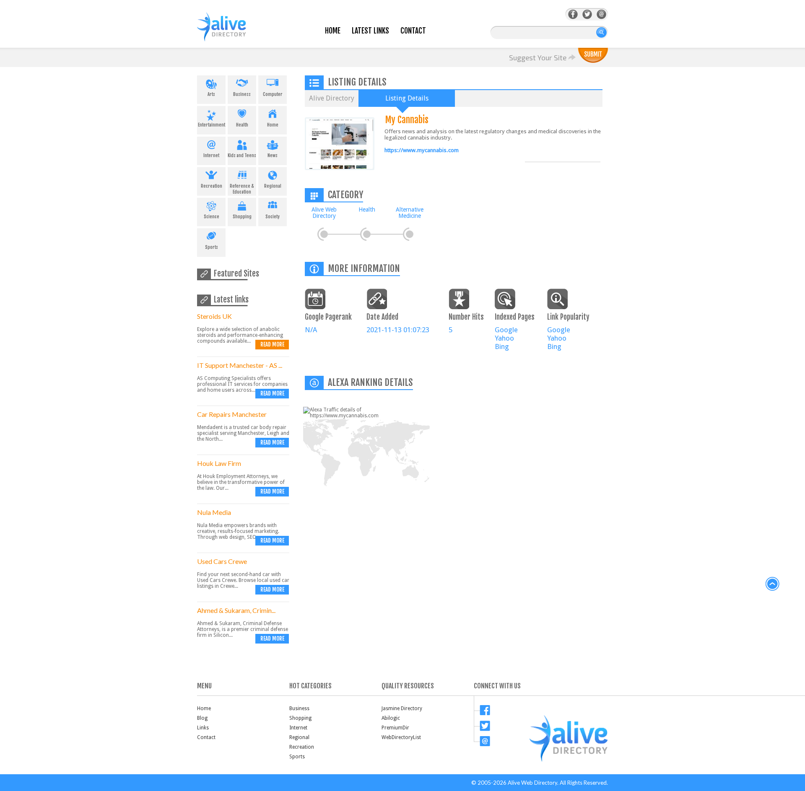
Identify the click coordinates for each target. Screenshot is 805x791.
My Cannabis (406, 119)
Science (211, 217)
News (272, 155)
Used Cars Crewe (222, 561)
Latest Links (370, 30)
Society (272, 217)
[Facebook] (573, 14)
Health (242, 125)
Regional (272, 186)
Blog (202, 718)
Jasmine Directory (402, 708)
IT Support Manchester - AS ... (239, 365)
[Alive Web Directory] (324, 234)
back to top (773, 584)
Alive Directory (331, 98)
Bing (502, 346)
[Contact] (601, 14)
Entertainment (211, 125)
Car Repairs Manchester (232, 414)
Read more (272, 344)
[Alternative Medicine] (409, 234)
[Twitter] (587, 14)
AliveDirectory (230, 32)
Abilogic (391, 718)
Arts (211, 94)
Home (332, 30)
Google (506, 330)
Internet (211, 155)
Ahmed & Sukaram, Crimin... (236, 610)
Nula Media (214, 512)
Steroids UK (214, 316)
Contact (413, 30)
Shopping (242, 217)
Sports (211, 247)
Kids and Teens (242, 155)
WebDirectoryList (401, 737)
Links (203, 728)
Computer (273, 94)
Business (242, 94)
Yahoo (504, 338)
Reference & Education (242, 189)
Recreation (211, 186)
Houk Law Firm (219, 463)
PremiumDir (395, 728)
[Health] (367, 234)
